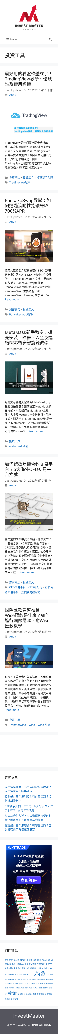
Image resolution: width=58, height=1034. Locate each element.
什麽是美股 (31, 964)
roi (52, 960)
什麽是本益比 (21, 964)
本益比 (19, 975)
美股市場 (39, 984)
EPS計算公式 (14, 960)
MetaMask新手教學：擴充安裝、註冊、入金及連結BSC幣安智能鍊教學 (29, 337)
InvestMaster (29, 1016)
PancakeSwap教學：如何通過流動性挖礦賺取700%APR (28, 206)
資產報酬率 (43, 988)
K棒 (30, 960)
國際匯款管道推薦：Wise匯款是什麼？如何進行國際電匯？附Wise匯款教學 (27, 617)
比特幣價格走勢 (13, 979)
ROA (44, 960)
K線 (34, 960)
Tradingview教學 (19, 182)
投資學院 (14, 177)
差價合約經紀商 (30, 592)
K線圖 (39, 960)
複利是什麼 (19, 988)
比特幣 (38, 973)
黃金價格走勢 (30, 994)
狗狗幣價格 (31, 979)
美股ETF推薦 (30, 984)
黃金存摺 (40, 994)
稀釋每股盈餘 (12, 984)
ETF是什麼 (24, 960)
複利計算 (28, 988)
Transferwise (17, 724)
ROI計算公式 (10, 964)
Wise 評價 (44, 724)
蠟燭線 (12, 988)
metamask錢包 (18, 446)
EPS (6, 960)
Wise (32, 724)
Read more (12, 299)
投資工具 (28, 177)
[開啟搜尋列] (50, 39)
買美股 (35, 988)
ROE (48, 960)
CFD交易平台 (17, 587)
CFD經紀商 (35, 587)
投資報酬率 (11, 975)
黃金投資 (14, 999)
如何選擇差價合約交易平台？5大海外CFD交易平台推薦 (29, 469)
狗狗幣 (23, 979)
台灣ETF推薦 (42, 968)
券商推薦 (14, 582)
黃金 (12, 993)
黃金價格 (21, 994)
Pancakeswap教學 (21, 314)
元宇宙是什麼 (42, 964)
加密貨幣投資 (31, 968)
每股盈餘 (26, 975)
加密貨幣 (14, 309)
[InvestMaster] (29, 17)
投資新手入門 (45, 177)
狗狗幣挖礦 (40, 979)
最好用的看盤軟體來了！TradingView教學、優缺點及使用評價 (29, 79)
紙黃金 (21, 984)
